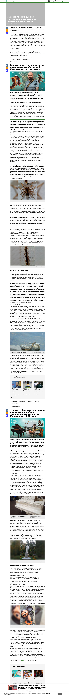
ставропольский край (14, 403)
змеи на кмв (37, 401)
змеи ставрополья (22, 401)
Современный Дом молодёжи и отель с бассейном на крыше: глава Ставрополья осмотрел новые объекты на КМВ (32, 687)
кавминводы (30, 401)
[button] (12, 687)
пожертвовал (21, 660)
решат (42, 57)
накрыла (26, 37)
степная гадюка (14, 401)
